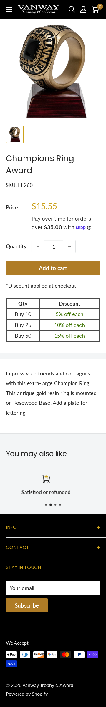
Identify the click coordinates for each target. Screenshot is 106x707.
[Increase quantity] (69, 246)
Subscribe (27, 605)
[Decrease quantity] (38, 246)
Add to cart (53, 268)
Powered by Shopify (27, 693)
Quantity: (17, 246)
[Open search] (72, 9)
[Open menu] (9, 9)
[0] (95, 9)
